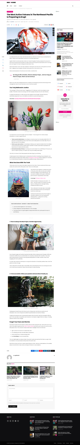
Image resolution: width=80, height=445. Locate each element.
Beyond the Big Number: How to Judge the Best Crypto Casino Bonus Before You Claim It (67, 65)
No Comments (31, 21)
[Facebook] (3, 60)
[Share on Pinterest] (16, 25)
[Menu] (7, 6)
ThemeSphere (22, 443)
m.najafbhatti (12, 21)
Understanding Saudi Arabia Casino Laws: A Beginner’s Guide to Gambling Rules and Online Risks (65, 45)
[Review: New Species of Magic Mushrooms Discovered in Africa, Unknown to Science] (55, 434)
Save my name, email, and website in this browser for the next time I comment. (25, 403)
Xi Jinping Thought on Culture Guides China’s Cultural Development (46, 377)
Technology (59, 443)
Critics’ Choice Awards (29, 326)
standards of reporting (33, 157)
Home (11, 5)
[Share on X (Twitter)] (14, 25)
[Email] (3, 71)
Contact (20, 5)
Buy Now (71, 443)
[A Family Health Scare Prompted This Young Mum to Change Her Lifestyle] (55, 428)
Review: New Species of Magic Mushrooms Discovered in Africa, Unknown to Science (64, 433)
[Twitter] (3, 62)
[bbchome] (11, 2)
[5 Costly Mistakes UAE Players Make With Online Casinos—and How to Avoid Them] (59, 58)
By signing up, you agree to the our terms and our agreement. (65, 115)
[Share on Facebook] (12, 25)
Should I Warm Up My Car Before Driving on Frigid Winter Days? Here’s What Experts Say (13, 377)
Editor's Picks (9, 11)
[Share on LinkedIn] (18, 25)
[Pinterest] (3, 68)
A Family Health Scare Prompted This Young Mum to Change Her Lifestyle (65, 427)
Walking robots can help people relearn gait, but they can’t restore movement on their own (67, 72)
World (64, 443)
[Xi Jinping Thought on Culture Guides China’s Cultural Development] (47, 370)
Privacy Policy (68, 115)
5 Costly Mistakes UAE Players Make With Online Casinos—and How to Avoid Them (67, 58)
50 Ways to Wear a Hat (40, 178)
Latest (15, 5)
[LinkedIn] (3, 65)
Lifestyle (67, 443)
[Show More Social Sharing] (21, 25)
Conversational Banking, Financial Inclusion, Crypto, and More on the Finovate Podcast (30, 377)
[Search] (72, 6)
